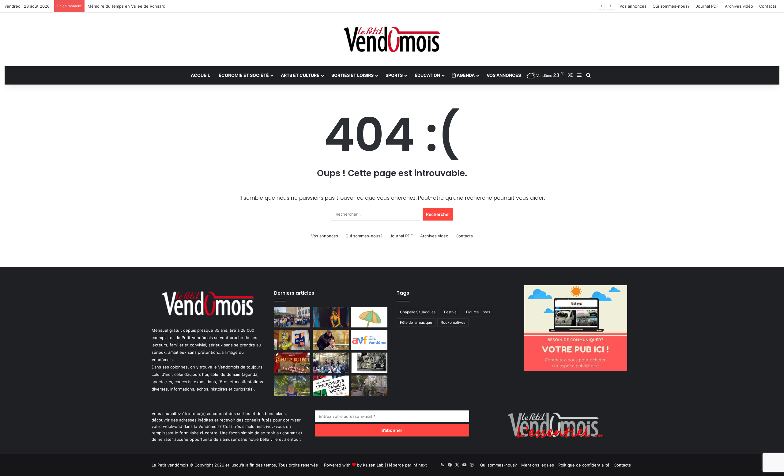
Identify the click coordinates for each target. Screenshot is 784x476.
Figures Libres (478, 312)
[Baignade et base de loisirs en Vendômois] (369, 317)
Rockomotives (453, 322)
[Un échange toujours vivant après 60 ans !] (292, 317)
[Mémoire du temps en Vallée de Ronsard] (292, 363)
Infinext (420, 465)
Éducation (427, 75)
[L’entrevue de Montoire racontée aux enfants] (292, 386)
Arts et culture (300, 75)
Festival (451, 312)
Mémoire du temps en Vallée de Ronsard (126, 6)
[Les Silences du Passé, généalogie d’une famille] (369, 363)
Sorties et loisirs (352, 75)
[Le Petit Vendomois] (392, 39)
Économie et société (244, 75)
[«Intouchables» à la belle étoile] (331, 340)
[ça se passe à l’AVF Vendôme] (369, 340)
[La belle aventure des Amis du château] (331, 363)
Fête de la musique (416, 322)
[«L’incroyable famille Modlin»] (331, 386)
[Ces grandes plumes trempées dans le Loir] (369, 386)
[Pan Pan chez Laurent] (292, 340)
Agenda (465, 75)
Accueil (200, 75)
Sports (394, 75)
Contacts (767, 6)
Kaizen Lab (373, 465)
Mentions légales (537, 465)
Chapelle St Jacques (417, 312)
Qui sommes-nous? (671, 6)
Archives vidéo (739, 6)
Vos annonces (633, 6)
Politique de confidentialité (583, 465)
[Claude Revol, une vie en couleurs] (331, 317)
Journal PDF (707, 6)
